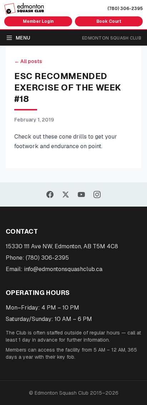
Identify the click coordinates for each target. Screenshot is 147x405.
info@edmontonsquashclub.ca (63, 269)
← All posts (28, 61)
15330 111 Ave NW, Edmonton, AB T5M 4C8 (62, 246)
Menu (23, 38)
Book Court (108, 21)
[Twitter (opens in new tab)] (65, 194)
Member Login (38, 21)
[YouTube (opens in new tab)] (81, 194)
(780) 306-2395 (125, 8)
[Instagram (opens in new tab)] (97, 194)
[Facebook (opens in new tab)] (50, 194)
